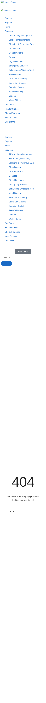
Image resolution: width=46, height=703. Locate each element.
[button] (23, 7)
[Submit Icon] (6, 263)
